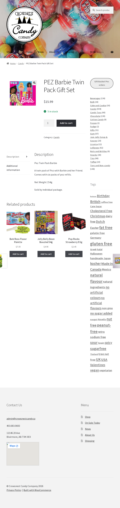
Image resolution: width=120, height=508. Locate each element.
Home (13, 63)
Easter (94, 228)
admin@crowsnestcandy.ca (21, 418)
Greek (93, 249)
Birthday (103, 196)
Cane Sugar (96, 206)
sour (94, 342)
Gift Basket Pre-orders (101, 83)
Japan (107, 258)
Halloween (96, 253)
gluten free (101, 244)
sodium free (98, 337)
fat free (105, 227)
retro (101, 332)
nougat (94, 319)
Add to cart (66, 123)
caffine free (106, 202)
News (41, 51)
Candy (21, 63)
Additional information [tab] (13, 167)
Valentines (97, 365)
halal (99, 249)
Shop (9, 51)
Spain (101, 342)
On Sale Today (25, 51)
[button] (34, 82)
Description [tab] (13, 156)
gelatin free (97, 233)
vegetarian (105, 370)
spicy (108, 342)
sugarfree (98, 348)
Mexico (106, 269)
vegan (94, 370)
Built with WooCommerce (37, 490)
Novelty (102, 319)
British (95, 201)
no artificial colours (99, 292)
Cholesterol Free (101, 211)
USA (104, 359)
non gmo (107, 308)
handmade (96, 258)
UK (98, 359)
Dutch (100, 221)
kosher (95, 263)
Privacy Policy (14, 490)
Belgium (93, 196)
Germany (95, 238)
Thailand (94, 354)
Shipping (69, 51)
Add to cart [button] (18, 254)
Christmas (97, 216)
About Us (54, 51)
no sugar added (101, 313)
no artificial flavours (97, 303)
